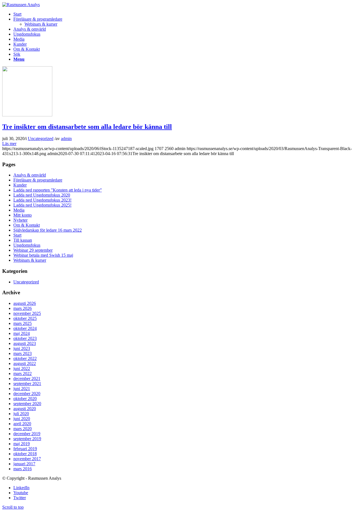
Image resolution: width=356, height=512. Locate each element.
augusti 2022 (24, 363)
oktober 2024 (25, 328)
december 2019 (26, 433)
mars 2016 (22, 468)
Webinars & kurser (29, 260)
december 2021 (26, 378)
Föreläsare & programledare (37, 180)
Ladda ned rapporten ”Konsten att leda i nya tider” (57, 190)
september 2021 (27, 383)
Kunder (20, 185)
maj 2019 (21, 443)
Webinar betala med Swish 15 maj (43, 255)
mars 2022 (22, 373)
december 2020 (26, 393)
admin (66, 138)
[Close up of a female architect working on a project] (27, 114)
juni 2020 (21, 418)
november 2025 (27, 313)
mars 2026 (22, 308)
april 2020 (22, 423)
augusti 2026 (24, 303)
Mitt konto (22, 215)
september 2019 (27, 438)
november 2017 (27, 458)
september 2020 (27, 403)
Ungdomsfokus (26, 245)
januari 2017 (24, 463)
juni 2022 (21, 368)
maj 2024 (21, 333)
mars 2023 (22, 353)
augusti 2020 (24, 408)
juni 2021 (21, 388)
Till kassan (22, 240)
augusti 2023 (24, 343)
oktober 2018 (25, 453)
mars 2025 (22, 323)
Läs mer (9, 143)
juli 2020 (21, 413)
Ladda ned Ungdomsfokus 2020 (41, 195)
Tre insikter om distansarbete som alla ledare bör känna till (87, 126)
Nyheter (20, 220)
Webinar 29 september (33, 250)
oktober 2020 (25, 398)
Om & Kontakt (26, 225)
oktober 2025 (25, 318)
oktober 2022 (25, 358)
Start (17, 235)
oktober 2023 (25, 338)
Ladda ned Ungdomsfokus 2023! (42, 200)
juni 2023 (21, 348)
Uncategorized (40, 138)
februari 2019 (25, 448)
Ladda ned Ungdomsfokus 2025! (42, 205)
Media (18, 210)
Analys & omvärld (29, 175)
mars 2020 (22, 428)
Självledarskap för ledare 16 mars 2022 (47, 230)
